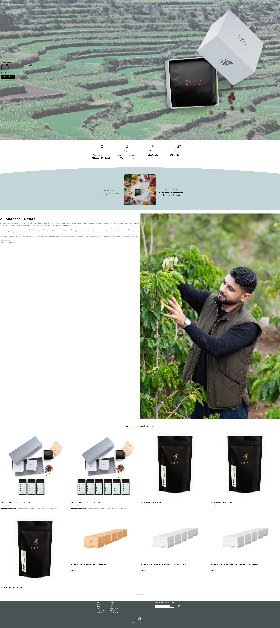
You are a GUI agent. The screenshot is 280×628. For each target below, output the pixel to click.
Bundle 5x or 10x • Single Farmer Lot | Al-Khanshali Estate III (164, 564)
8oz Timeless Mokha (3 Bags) (222, 502)
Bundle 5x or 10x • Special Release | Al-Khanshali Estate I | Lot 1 (235, 564)
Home (98, 602)
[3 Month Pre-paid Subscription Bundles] (35, 465)
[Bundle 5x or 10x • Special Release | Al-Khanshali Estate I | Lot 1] (245, 538)
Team (98, 608)
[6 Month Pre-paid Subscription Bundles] (105, 465)
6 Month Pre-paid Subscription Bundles (86, 502)
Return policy (100, 612)
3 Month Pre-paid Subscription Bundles (16, 502)
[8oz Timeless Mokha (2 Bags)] (175, 465)
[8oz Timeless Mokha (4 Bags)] (35, 550)
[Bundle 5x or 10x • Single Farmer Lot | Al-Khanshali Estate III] (175, 538)
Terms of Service (101, 610)
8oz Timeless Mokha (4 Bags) (12, 587)
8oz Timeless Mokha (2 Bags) (152, 502)
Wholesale (112, 602)
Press (111, 604)
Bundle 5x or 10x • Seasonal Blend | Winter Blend (89, 564)
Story (98, 606)
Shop (98, 604)
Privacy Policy (113, 610)
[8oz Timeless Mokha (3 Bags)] (245, 465)
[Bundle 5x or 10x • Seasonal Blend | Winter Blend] (105, 538)
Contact (112, 606)
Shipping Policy (114, 608)
